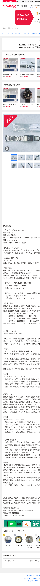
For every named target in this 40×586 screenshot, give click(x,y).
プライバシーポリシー (29, 578)
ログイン (32, 7)
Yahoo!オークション (33, 575)
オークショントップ (7, 34)
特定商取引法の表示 (34, 581)
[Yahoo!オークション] (15, 5)
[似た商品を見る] (7, 148)
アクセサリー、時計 (20, 34)
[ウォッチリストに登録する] (15, 69)
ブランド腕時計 (32, 34)
